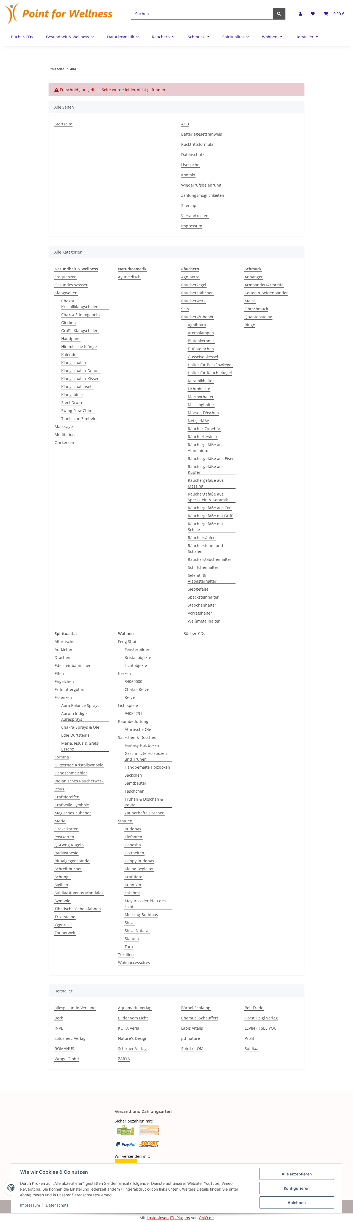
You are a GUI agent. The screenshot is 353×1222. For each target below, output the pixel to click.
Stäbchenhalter (202, 605)
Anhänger (254, 276)
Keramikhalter (201, 380)
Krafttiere (133, 876)
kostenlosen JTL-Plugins (168, 1217)
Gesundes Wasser (71, 284)
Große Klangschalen (79, 330)
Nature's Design (133, 1038)
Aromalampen (201, 332)
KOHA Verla (128, 1028)
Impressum (191, 225)
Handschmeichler (71, 773)
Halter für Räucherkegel (210, 372)
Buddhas (133, 828)
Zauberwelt (65, 932)
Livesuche (190, 164)
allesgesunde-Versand (75, 1007)
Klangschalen (73, 362)
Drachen (62, 657)
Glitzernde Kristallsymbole (79, 765)
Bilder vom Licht (133, 1018)
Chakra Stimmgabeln (80, 314)
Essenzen (63, 697)
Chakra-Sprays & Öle (80, 727)
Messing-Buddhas (141, 914)
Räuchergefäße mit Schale (205, 526)
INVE (59, 1028)
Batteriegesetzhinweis (201, 134)
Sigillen (61, 884)
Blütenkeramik (201, 340)
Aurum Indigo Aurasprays (74, 716)
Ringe (250, 324)
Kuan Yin (133, 884)
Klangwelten (66, 292)
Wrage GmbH (67, 1058)
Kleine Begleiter (139, 868)
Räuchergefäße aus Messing (206, 483)
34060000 (133, 681)
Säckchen (133, 775)
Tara (129, 946)
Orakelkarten (67, 828)
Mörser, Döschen (203, 412)
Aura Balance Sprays (80, 705)
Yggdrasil (63, 924)
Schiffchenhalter (203, 567)
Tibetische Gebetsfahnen (78, 908)
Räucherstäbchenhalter (209, 559)
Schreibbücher (68, 868)
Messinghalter (201, 404)
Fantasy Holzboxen (142, 745)
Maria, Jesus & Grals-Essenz (80, 746)
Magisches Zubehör (73, 812)
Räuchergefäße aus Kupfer (206, 469)
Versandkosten (194, 215)
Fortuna (62, 757)
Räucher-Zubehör (197, 316)
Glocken (68, 322)
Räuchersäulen (202, 537)
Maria (60, 820)
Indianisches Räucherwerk (79, 781)
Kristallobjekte (138, 657)
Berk (59, 1018)
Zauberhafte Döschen (145, 812)
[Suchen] (279, 14)
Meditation (65, 434)
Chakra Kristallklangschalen (79, 303)
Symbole (62, 900)
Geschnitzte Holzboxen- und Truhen (146, 756)
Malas (250, 300)
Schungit (63, 876)
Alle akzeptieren (297, 1174)
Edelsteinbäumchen (73, 665)
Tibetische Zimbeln (79, 418)
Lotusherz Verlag (70, 1038)
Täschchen (135, 791)
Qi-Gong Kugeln (69, 844)
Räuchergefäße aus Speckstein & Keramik (208, 496)
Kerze (130, 697)
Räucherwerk (193, 300)
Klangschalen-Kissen (80, 378)
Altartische (64, 641)
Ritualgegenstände (72, 860)
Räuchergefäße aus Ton (210, 507)
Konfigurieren (297, 1188)
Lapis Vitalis (192, 1028)
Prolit (249, 1038)
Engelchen (64, 681)
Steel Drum (71, 402)
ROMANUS (64, 1048)
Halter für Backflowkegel (210, 364)
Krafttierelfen (67, 797)
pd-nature (190, 1038)
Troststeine (65, 916)
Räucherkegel (193, 284)
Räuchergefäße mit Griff (210, 515)
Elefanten (133, 836)
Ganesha (133, 844)
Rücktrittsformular (198, 144)
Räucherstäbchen (197, 292)
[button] (300, 13)
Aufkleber (64, 649)
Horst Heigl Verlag (261, 1018)
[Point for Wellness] (58, 13)
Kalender (69, 354)
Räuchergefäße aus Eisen (211, 458)
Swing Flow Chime (78, 410)
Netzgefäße (198, 420)
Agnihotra (190, 276)
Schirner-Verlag (132, 1048)
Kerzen (124, 673)
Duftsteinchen (201, 348)
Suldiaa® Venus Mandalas (79, 892)
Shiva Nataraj (137, 930)
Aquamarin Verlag (134, 1007)
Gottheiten (134, 852)
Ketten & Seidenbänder (266, 292)
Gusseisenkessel (203, 356)
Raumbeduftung (133, 721)
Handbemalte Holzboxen (147, 767)
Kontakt (188, 174)
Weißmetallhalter (204, 621)
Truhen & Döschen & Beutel (144, 802)
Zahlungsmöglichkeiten (202, 195)
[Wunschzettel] (312, 13)
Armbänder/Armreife (264, 284)
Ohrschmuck (256, 308)
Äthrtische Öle (138, 729)
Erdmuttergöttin (69, 689)
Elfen (59, 673)
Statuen (125, 820)
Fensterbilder (137, 649)
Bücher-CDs (194, 633)
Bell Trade (254, 1007)
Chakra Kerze (137, 689)
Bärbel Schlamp (195, 1007)
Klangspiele (72, 394)
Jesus (59, 789)
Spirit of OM (192, 1048)
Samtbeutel (135, 783)
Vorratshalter (200, 613)
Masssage (64, 426)
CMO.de (206, 1217)
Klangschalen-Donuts (81, 370)
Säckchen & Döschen (137, 737)
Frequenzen (66, 276)
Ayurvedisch (129, 276)
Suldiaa (251, 1048)
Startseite (63, 123)
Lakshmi (132, 892)
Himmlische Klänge (79, 346)
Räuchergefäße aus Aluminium (206, 447)
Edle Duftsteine (75, 735)
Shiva (130, 922)
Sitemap (188, 205)
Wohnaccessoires (134, 962)
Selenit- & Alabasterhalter (202, 578)
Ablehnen (297, 1202)
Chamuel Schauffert (199, 1018)
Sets (185, 308)
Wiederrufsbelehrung (201, 185)
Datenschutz (192, 154)
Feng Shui (127, 641)
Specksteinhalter (203, 597)
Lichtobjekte (199, 388)
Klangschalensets (77, 386)
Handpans (70, 338)
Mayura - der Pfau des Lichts (145, 903)
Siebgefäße (198, 589)
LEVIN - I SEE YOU (261, 1028)
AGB (185, 123)
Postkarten (64, 836)
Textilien (126, 954)
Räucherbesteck (202, 436)
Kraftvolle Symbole (72, 805)
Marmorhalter (201, 396)
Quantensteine (258, 316)
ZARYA (124, 1058)
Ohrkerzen (64, 442)
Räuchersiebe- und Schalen (205, 548)
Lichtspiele (128, 705)
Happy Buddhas (139, 860)
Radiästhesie (66, 852)
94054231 (133, 713)
